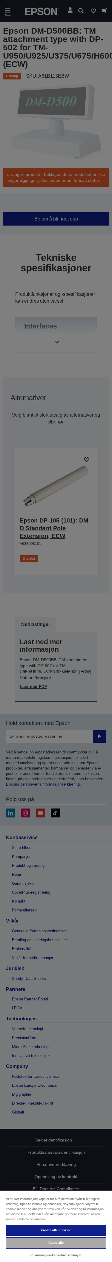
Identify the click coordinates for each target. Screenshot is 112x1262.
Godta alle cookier (55, 1230)
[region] (56, 1226)
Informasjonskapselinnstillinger (56, 1255)
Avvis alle (56, 1242)
